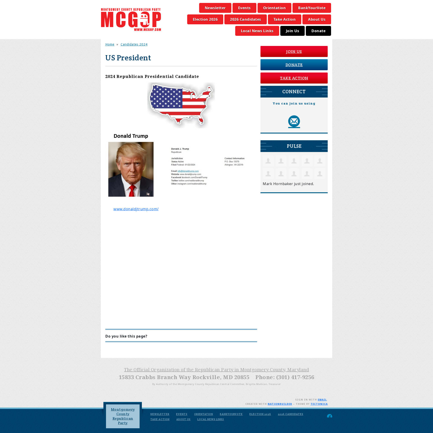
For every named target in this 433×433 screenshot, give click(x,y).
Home (109, 44)
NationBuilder (280, 404)
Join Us (292, 30)
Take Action (285, 19)
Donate (318, 30)
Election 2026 (205, 19)
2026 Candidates (245, 19)
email (322, 399)
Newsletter (215, 7)
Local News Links (257, 30)
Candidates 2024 (134, 44)
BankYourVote (311, 7)
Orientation (274, 7)
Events (244, 7)
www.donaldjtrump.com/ (136, 208)
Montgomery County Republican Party (123, 416)
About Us (316, 19)
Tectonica (319, 404)
